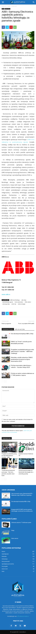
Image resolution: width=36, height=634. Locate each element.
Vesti (9, 6)
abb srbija (24, 300)
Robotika (4, 361)
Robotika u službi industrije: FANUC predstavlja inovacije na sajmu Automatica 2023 (22, 359)
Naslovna (4, 6)
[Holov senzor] (6, 540)
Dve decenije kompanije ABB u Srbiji (22, 333)
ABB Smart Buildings (15, 300)
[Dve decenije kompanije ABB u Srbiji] (6, 335)
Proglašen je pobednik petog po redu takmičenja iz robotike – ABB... (9, 455)
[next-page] (5, 381)
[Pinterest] (11, 27)
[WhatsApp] (15, 27)
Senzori (20, 451)
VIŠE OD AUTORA (20, 329)
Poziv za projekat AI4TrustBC (26, 323)
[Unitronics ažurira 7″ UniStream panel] (6, 524)
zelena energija (21, 304)
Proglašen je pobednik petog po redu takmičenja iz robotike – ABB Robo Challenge (22, 351)
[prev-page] (3, 381)
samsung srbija (6, 304)
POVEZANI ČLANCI (8, 329)
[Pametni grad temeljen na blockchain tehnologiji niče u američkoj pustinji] (26, 463)
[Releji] (6, 532)
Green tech (14, 6)
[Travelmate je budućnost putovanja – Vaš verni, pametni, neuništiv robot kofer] (9, 463)
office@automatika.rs (23, 616)
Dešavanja (4, 337)
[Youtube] (24, 625)
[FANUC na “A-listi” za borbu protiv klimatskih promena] (6, 343)
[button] (3, 2)
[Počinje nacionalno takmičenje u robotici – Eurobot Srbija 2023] (6, 367)
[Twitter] (7, 27)
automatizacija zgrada (7, 302)
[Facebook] (3, 27)
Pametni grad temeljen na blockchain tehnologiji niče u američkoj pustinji (26, 472)
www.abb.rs (6, 294)
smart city (13, 304)
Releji (12, 530)
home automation (19, 302)
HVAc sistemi (28, 302)
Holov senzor (14, 538)
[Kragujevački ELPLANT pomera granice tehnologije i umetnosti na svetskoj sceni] (6, 511)
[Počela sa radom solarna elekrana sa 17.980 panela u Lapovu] (6, 375)
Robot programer (6, 323)
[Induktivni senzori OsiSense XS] (26, 447)
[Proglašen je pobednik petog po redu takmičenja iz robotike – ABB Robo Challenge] (6, 351)
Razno (3, 468)
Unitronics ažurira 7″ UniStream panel (21, 522)
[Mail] (15, 625)
